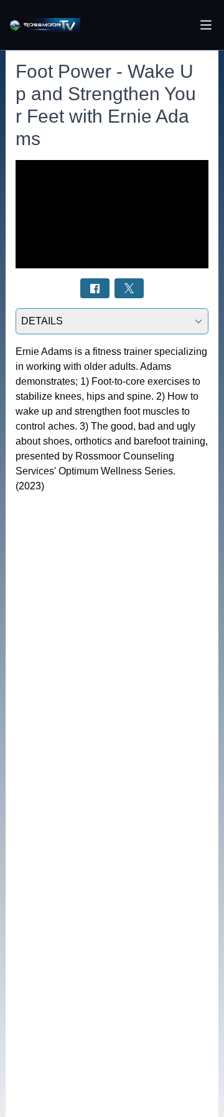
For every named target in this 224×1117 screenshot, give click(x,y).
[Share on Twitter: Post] (129, 288)
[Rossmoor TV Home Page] (43, 25)
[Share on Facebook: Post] (95, 288)
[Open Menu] (206, 24)
